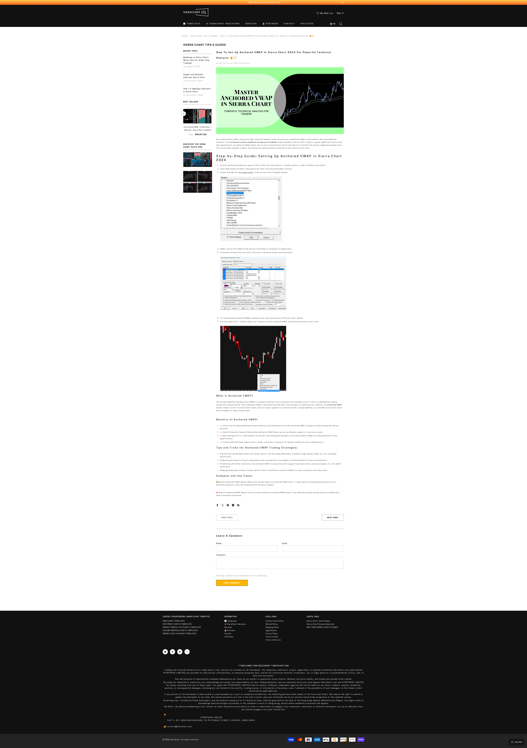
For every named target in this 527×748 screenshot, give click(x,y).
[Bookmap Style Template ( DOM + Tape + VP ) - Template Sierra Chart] (197, 116)
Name (219, 543)
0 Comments (244, 63)
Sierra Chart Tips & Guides (204, 35)
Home (184, 35)
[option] (197, 125)
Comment (221, 554)
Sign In (340, 13)
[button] (211, 115)
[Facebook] (217, 505)
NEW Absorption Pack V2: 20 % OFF (264, 2)
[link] (197, 163)
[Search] (341, 24)
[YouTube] (179, 651)
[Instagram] (165, 651)
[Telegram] (233, 505)
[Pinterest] (228, 505)
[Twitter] (222, 505)
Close (342, 2)
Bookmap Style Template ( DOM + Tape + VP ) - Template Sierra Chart (197, 129)
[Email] (238, 505)
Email (284, 543)
